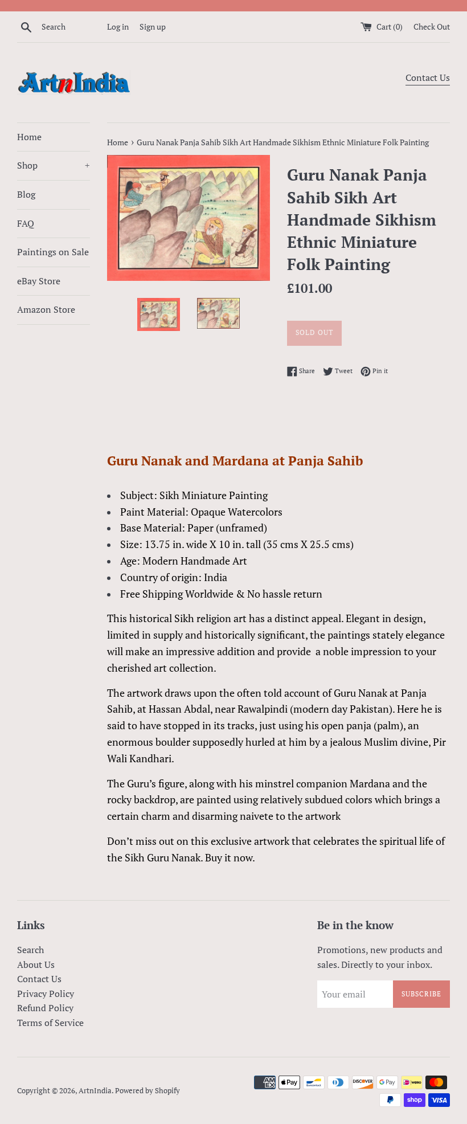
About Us (36, 964)
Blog (26, 194)
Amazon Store (46, 309)
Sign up (153, 26)
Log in (118, 26)
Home (29, 136)
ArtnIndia (95, 1091)
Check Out (431, 26)
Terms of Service (50, 1022)
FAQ (25, 223)
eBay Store (38, 281)
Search (30, 949)
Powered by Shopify (147, 1091)
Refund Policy (45, 1008)
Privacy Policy (45, 993)
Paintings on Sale (53, 252)
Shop (53, 165)
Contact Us (427, 77)
